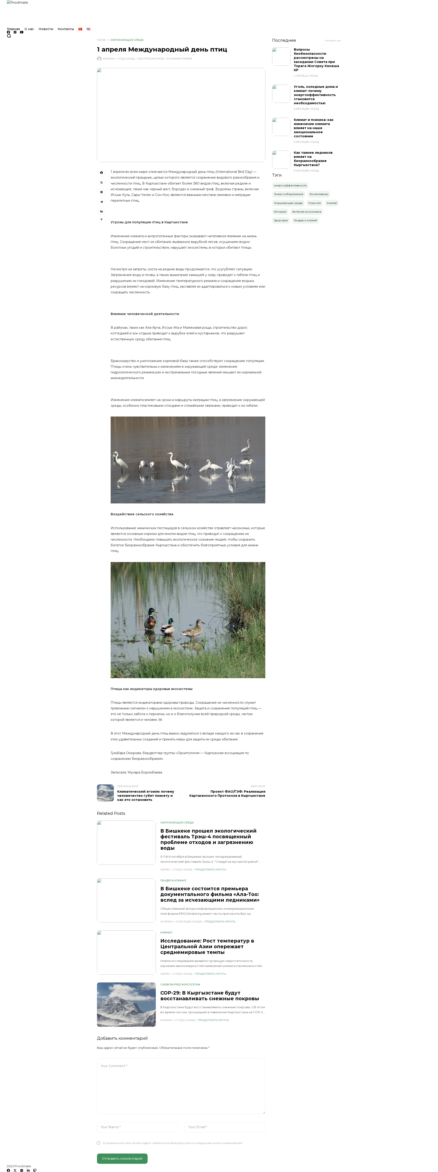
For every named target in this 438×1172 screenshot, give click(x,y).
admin (164, 869)
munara (109, 58)
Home (101, 40)
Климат (166, 932)
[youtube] (21, 32)
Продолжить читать (210, 869)
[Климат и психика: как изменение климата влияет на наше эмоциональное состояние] (281, 127)
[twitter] (15, 1170)
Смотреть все (333, 40)
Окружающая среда (127, 40)
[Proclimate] (219, 13)
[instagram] (15, 32)
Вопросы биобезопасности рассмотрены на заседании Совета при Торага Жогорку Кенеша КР (316, 59)
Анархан (166, 921)
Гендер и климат (173, 880)
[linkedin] (28, 1170)
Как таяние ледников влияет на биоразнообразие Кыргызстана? (313, 159)
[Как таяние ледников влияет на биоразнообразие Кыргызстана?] (281, 160)
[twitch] (34, 1170)
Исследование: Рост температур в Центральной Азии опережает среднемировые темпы (207, 946)
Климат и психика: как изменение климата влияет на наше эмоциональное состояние (314, 128)
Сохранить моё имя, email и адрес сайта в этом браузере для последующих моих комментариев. (173, 1143)
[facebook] (8, 32)
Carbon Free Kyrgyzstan (180, 984)
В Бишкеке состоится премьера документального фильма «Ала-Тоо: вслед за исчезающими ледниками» (210, 894)
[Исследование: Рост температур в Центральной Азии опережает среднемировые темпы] (126, 952)
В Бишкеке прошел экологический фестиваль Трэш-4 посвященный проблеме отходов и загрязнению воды (208, 839)
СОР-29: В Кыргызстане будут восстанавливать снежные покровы (209, 995)
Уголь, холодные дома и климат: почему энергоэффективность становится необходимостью (316, 95)
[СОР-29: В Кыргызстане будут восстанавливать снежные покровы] (126, 1004)
